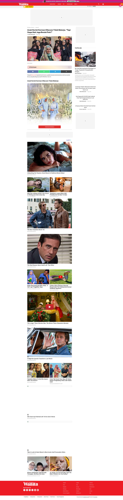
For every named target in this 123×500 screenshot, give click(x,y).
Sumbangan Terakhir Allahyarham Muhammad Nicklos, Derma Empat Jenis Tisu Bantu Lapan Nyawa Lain (85, 88)
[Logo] (23, 4)
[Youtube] (93, 6)
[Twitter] (90, 6)
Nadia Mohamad (31, 34)
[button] (98, 4)
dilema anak (33, 75)
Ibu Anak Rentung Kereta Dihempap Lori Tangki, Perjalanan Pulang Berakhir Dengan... (85, 70)
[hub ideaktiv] (103, 4)
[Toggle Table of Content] (68, 67)
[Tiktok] (92, 6)
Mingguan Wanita (30, 27)
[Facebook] (87, 6)
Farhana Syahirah (82, 109)
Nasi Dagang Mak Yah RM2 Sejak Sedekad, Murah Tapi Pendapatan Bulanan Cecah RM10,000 (85, 98)
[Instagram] (89, 6)
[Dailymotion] (95, 6)
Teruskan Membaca (49, 126)
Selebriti (37, 27)
